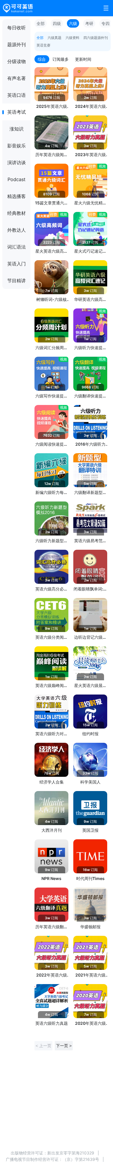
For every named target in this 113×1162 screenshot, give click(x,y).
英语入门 (16, 264)
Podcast (16, 179)
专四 (105, 23)
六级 (73, 23)
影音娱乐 (16, 146)
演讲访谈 (16, 162)
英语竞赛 (43, 45)
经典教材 (16, 213)
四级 (57, 23)
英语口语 (16, 95)
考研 (89, 23)
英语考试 (16, 112)
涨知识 (16, 129)
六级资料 (72, 37)
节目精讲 (16, 280)
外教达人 (16, 230)
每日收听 (16, 28)
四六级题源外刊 (95, 37)
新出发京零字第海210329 (70, 1152)
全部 (41, 23)
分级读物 (16, 61)
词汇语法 (16, 247)
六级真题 (54, 37)
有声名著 (16, 78)
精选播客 (16, 196)
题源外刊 (16, 44)
